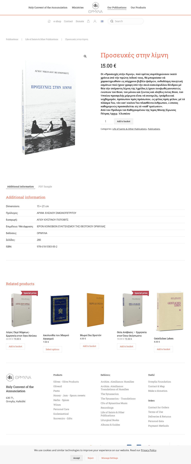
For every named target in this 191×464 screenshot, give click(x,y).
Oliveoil (57, 386)
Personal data (156, 421)
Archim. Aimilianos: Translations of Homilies (115, 388)
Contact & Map (156, 386)
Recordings (107, 407)
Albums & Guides (110, 424)
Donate (80, 21)
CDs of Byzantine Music (114, 403)
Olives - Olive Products (66, 381)
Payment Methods (158, 425)
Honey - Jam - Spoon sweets (69, 395)
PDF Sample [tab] (45, 186)
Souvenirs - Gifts (62, 418)
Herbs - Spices (61, 400)
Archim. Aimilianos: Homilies (117, 381)
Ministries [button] (78, 7)
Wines (57, 404)
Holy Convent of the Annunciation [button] (48, 7)
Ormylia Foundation (159, 381)
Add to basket (123, 121)
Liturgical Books (110, 420)
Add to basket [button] (15, 346)
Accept (76, 458)
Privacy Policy (148, 450)
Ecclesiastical (61, 413)
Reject (91, 458)
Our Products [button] (138, 7)
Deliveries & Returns (159, 416)
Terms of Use (155, 411)
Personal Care (61, 409)
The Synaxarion (110, 393)
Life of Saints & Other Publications (130, 128)
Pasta (56, 390)
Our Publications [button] (116, 7)
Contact (68, 21)
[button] (85, 56)
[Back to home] (95, 7)
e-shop (57, 21)
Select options (52, 349)
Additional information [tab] (20, 186)
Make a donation (157, 390)
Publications (154, 128)
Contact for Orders (158, 407)
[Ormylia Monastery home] (49, 21)
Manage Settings (109, 458)
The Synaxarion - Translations (118, 398)
